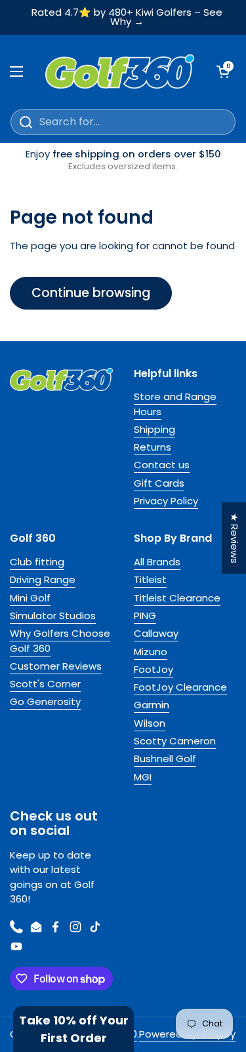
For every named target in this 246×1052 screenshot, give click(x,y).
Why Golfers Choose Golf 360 (60, 640)
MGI (143, 777)
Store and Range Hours (175, 404)
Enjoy (123, 160)
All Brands (157, 562)
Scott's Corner (45, 684)
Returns (152, 447)
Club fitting (37, 562)
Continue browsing (90, 293)
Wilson (149, 723)
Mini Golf (30, 598)
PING (145, 615)
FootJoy (153, 669)
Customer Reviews (56, 666)
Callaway (156, 633)
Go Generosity (45, 701)
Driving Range (42, 579)
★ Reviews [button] (234, 538)
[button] (73, 1029)
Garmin (151, 705)
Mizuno (150, 651)
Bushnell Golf (165, 758)
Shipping (154, 429)
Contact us (162, 465)
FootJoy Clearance (180, 687)
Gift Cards (159, 483)
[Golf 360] (119, 71)
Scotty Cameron (175, 741)
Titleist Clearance (177, 598)
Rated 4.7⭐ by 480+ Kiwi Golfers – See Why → (126, 18)
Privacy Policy (166, 501)
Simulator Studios (53, 615)
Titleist (150, 579)
